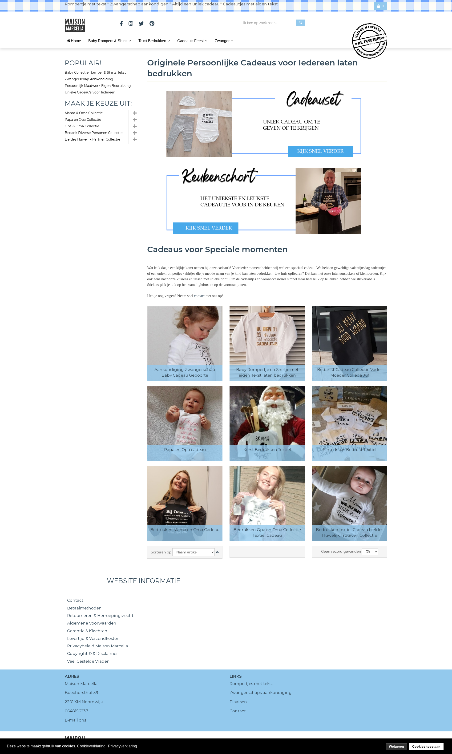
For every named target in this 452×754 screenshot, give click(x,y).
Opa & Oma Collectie (82, 126)
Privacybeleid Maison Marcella (97, 646)
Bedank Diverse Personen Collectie (93, 133)
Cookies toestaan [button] (426, 746)
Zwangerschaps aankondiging (261, 692)
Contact (75, 600)
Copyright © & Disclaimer (92, 653)
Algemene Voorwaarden (91, 623)
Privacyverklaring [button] (122, 746)
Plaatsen (238, 701)
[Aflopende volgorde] (217, 552)
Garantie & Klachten (87, 631)
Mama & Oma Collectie (84, 113)
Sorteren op (161, 552)
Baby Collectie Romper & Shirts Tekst (95, 72)
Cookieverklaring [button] (91, 746)
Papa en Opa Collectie (83, 119)
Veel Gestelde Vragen (88, 661)
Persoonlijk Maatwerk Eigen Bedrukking (98, 86)
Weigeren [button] (396, 746)
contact (200, 296)
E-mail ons (75, 720)
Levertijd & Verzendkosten (93, 638)
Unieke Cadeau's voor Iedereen (90, 92)
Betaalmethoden (84, 608)
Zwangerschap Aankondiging (89, 79)
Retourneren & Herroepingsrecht (100, 615)
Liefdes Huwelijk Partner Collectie (92, 139)
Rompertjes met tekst (251, 683)
